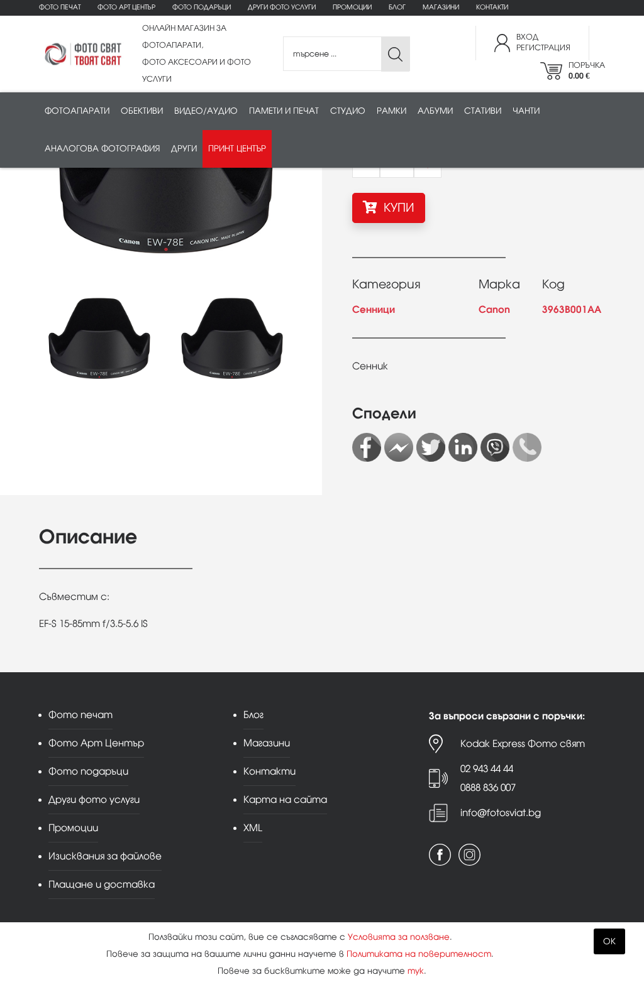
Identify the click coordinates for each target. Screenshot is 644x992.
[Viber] (494, 447)
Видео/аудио (206, 111)
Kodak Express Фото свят (522, 743)
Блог (397, 7)
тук (416, 971)
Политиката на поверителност (419, 954)
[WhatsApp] (527, 447)
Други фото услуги (282, 7)
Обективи (142, 111)
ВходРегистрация (543, 42)
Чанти (526, 111)
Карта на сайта (285, 799)
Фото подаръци (201, 7)
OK (609, 941)
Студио (347, 111)
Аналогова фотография (102, 148)
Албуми (435, 111)
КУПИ (397, 207)
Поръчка (587, 70)
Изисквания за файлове (105, 856)
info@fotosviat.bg (500, 812)
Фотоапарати (77, 111)
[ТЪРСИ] (395, 54)
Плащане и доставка (101, 884)
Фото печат (59, 7)
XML (252, 827)
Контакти (492, 7)
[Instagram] (469, 855)
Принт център (237, 148)
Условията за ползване (399, 937)
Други (184, 148)
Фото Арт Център (126, 7)
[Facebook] (366, 447)
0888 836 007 (488, 787)
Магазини (441, 7)
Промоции (352, 7)
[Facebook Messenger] (398, 447)
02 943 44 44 (486, 768)
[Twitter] (430, 447)
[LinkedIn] (462, 447)
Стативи (482, 111)
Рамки (391, 111)
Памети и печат (284, 111)
